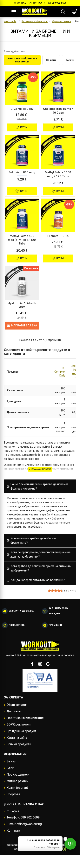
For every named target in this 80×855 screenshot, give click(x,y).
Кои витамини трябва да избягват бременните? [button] (33, 540)
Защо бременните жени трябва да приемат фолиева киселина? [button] (39, 486)
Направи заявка (24, 325)
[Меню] (14, 11)
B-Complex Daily (59, 371)
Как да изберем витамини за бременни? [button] (37, 580)
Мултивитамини (61, 21)
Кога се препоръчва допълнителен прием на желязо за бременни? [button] (40, 554)
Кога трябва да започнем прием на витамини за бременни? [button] (40, 568)
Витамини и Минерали (35, 21)
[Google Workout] (48, 664)
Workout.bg (10, 21)
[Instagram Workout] (40, 664)
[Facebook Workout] (32, 664)
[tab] (40, 486)
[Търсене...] (63, 11)
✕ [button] (65, 839)
